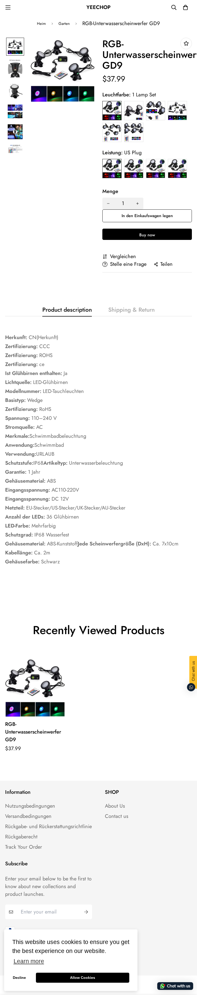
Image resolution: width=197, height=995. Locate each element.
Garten (64, 23)
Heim (41, 23)
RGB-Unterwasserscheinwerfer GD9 (33, 731)
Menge (110, 191)
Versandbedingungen (28, 816)
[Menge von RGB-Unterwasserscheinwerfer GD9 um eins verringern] (108, 203)
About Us (115, 806)
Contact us (116, 816)
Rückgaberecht (21, 837)
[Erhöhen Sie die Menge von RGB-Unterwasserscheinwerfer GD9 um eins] (137, 203)
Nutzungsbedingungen (30, 806)
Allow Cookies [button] (82, 978)
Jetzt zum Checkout (147, 234)
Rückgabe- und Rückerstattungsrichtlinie (48, 827)
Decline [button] (19, 978)
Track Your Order (23, 847)
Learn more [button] (29, 961)
